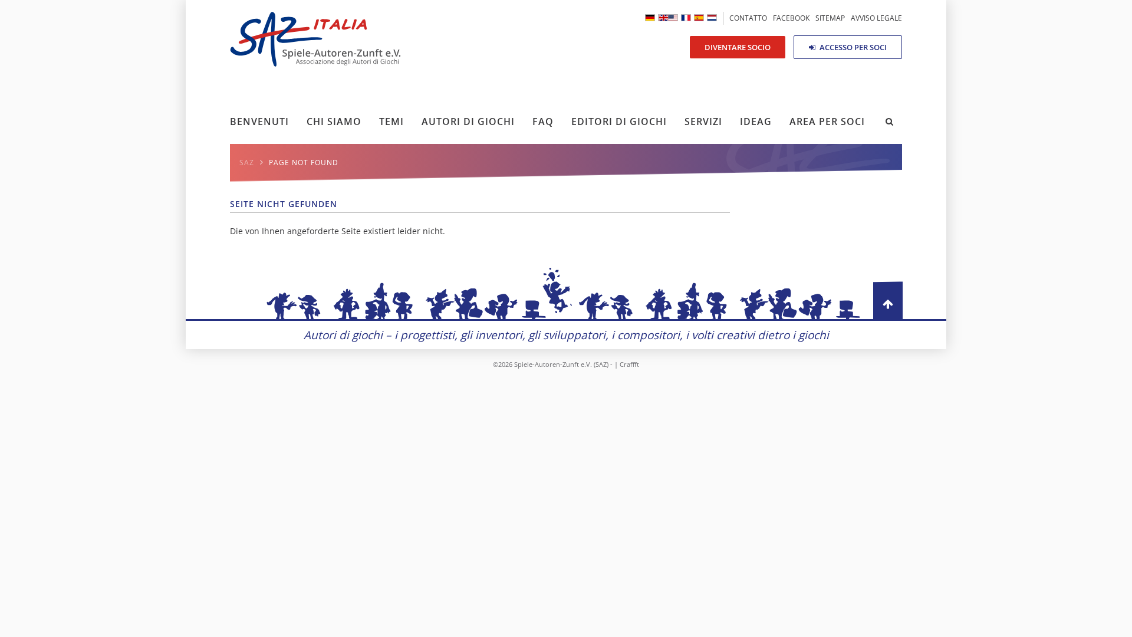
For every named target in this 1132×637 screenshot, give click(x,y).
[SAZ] (650, 17)
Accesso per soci (852, 47)
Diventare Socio (738, 47)
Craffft (629, 364)
